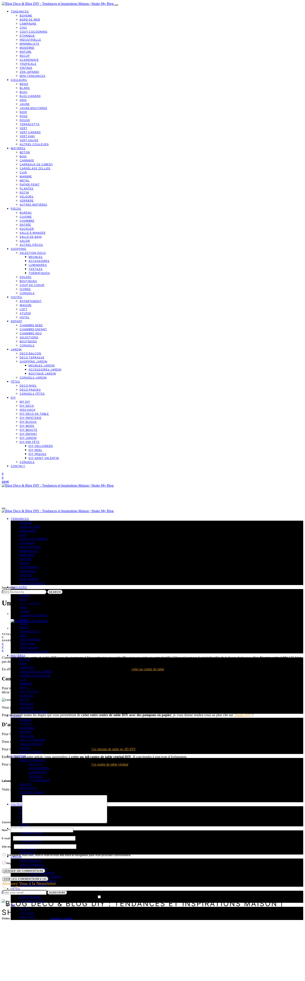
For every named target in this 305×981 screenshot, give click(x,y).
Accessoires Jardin (45, 369)
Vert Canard (30, 132)
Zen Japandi (29, 72)
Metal (25, 180)
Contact (18, 466)
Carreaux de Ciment (36, 164)
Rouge (25, 120)
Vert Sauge (29, 140)
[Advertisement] (152, 552)
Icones (25, 289)
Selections (29, 337)
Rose (24, 116)
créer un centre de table (148, 669)
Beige (24, 84)
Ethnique (27, 35)
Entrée (25, 224)
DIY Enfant (28, 434)
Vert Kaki (27, 136)
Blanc (25, 88)
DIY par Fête (30, 442)
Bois (23, 156)
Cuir (23, 172)
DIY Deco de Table (34, 413)
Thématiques (39, 273)
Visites (16, 297)
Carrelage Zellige (35, 168)
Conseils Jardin (33, 377)
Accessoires (39, 261)
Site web (7, 846)
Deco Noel (28, 385)
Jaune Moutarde (33, 108)
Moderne (27, 47)
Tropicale (28, 63)
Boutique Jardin (42, 373)
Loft (23, 309)
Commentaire (11, 822)
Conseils (27, 293)
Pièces (16, 208)
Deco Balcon (30, 353)
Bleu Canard (30, 96)
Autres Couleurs (34, 144)
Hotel (25, 317)
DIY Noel (35, 450)
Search (55, 592)
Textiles (36, 269)
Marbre (26, 176)
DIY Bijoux (28, 421)
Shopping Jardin (33, 361)
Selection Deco (33, 253)
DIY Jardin (28, 438)
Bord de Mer (30, 19)
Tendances (20, 11)
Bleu (23, 92)
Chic (23, 27)
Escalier (27, 228)
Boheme (26, 15)
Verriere (27, 200)
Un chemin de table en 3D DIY (114, 749)
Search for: (9, 587)
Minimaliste (29, 43)
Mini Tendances (33, 76)
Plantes (26, 188)
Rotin (24, 192)
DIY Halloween (41, 446)
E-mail (7, 838)
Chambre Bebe (31, 325)
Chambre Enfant (33, 329)
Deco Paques (30, 389)
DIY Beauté (28, 430)
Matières (18, 148)
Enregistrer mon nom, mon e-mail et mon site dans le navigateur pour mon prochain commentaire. (69, 855)
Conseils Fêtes (32, 393)
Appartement (31, 301)
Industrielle (30, 39)
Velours (26, 196)
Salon (25, 240)
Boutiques (28, 281)
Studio (25, 313)
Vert (23, 128)
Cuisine (26, 216)
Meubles (36, 257)
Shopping (18, 249)
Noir (23, 112)
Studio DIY (243, 715)
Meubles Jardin (42, 365)
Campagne (28, 23)
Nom (6, 830)
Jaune (25, 104)
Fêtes (15, 381)
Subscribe (57, 892)
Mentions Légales (61, 918)
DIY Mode (27, 425)
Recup (25, 55)
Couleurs (19, 80)
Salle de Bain (31, 236)
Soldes (25, 277)
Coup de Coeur (32, 285)
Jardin (16, 349)
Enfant (16, 321)
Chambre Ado (31, 333)
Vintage (26, 67)
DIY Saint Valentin (44, 458)
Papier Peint (30, 184)
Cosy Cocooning (34, 31)
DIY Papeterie (31, 417)
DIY (13, 397)
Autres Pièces (31, 244)
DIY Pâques (37, 454)
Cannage (27, 160)
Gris (23, 100)
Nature (25, 51)
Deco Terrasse (32, 357)
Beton (25, 152)
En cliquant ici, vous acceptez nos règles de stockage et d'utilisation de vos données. (154, 897)
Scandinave (29, 59)
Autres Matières (33, 204)
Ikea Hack (28, 409)
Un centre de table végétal (110, 764)
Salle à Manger (33, 232)
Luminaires (38, 265)
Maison (25, 305)
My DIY (25, 401)
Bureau (26, 212)
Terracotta (30, 124)
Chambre (27, 220)
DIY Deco (27, 405)
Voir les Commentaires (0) (25, 878)
